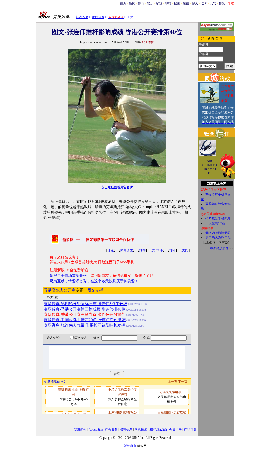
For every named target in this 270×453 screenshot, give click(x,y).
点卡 (204, 3)
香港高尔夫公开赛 (59, 290)
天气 (213, 3)
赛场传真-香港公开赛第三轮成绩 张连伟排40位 (85, 309)
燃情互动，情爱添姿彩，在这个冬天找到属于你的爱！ (94, 281)
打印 (172, 250)
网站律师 (140, 429)
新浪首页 (82, 17)
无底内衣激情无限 (218, 233)
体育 (141, 3)
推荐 (142, 250)
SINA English (158, 429)
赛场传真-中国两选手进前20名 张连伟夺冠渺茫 (85, 320)
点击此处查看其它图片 (117, 187)
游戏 (159, 3)
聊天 (195, 3)
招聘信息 (126, 429)
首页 (123, 3)
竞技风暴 (98, 17)
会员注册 (175, 429)
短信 (186, 3)
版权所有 (130, 446)
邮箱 (168, 3)
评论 (111, 250)
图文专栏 (95, 290)
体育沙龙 (126, 250)
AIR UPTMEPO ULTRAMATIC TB (209, 167)
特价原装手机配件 (218, 218)
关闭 (185, 250)
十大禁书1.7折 (215, 223)
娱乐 (150, 3)
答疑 (222, 3)
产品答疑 (190, 429)
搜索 (177, 3)
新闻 (132, 3)
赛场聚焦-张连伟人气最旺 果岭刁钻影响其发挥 (84, 325)
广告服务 (111, 429)
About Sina (96, 429)
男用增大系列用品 (218, 237)
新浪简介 (80, 429)
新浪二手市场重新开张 (68, 276)
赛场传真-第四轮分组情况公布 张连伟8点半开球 (85, 304)
